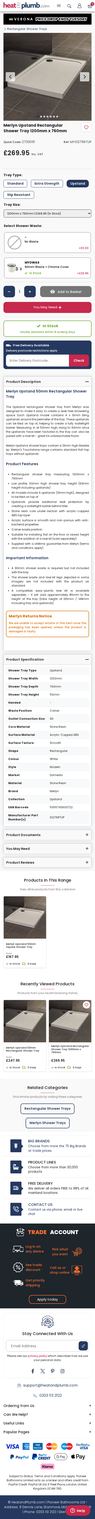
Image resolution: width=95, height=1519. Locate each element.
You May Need (45, 307)
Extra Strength (47, 183)
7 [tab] (57, 117)
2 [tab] (41, 117)
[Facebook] (32, 1371)
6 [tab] (54, 117)
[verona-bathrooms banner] (47, 19)
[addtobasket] (66, 291)
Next (84, 76)
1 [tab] (38, 116)
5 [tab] (51, 117)
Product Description (23, 381)
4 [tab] (47, 117)
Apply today (47, 1299)
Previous (10, 76)
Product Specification (25, 659)
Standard (15, 183)
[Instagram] (62, 1371)
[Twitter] (42, 1371)
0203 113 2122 (50, 1395)
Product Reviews (20, 862)
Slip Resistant (18, 194)
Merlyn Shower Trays (48, 1123)
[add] (30, 291)
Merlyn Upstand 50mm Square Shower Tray (21, 946)
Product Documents (23, 835)
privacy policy (37, 1356)
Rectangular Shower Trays (27, 29)
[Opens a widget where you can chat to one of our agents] (77, 1511)
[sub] (9, 291)
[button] (79, 5)
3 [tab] (44, 117)
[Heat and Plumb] (26, 5)
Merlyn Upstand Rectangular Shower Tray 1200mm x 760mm (70, 1049)
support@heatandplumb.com (50, 1385)
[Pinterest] (52, 1371)
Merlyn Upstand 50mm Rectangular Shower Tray (22, 1049)
